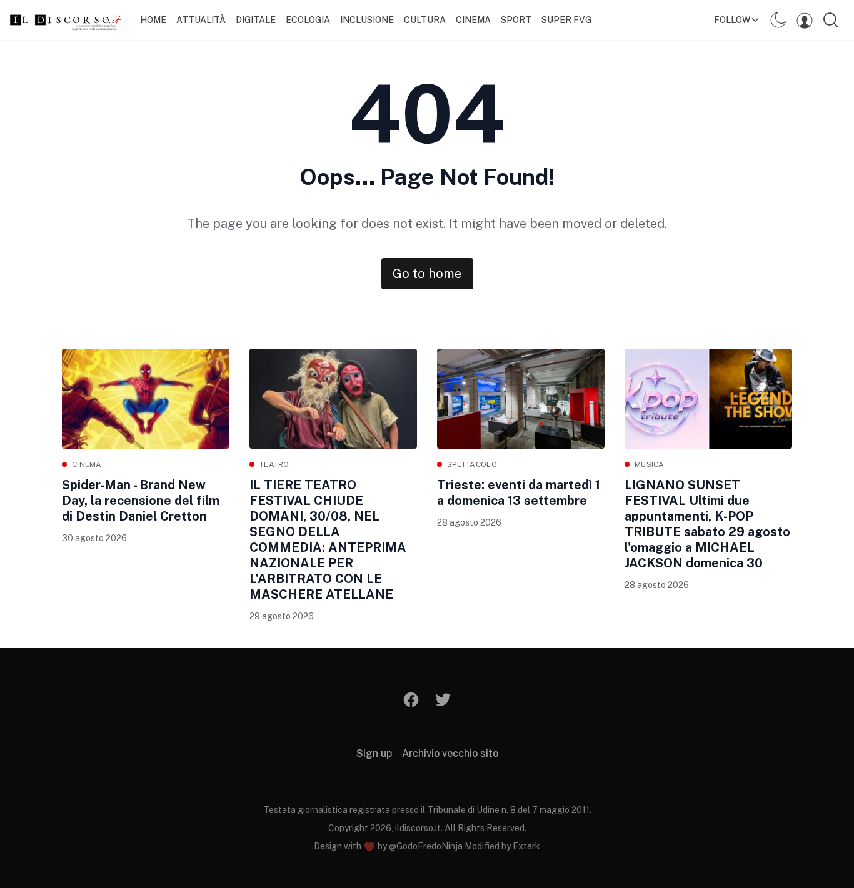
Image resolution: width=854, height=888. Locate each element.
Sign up (374, 753)
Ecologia (308, 20)
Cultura (425, 20)
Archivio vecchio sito (450, 753)
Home (153, 20)
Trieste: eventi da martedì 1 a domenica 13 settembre (518, 492)
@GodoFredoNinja (426, 846)
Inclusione (367, 20)
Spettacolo (472, 464)
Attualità (201, 20)
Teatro (274, 464)
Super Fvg (566, 20)
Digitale (256, 20)
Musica (650, 464)
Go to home (427, 273)
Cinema (473, 20)
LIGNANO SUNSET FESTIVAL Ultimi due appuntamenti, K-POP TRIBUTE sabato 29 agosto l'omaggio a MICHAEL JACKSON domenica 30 (707, 524)
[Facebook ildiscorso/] (411, 700)
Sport (516, 20)
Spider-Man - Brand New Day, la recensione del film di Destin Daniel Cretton (140, 500)
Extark (526, 846)
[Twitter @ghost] (443, 700)
